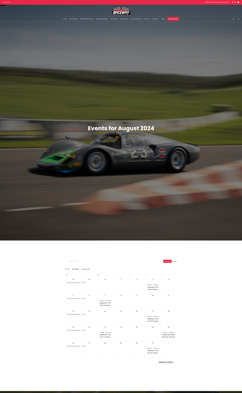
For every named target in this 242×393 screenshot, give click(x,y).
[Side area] (237, 19)
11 (168, 295)
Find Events (167, 261)
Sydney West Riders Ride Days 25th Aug (168, 335)
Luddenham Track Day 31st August (152, 351)
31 (105, 279)
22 (121, 327)
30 (89, 279)
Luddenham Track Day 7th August (105, 304)
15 (121, 311)
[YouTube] (238, 2)
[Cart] (232, 19)
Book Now (7, 2)
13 (89, 311)
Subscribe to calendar (166, 362)
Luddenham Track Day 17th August (152, 320)
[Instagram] (235, 2)
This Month (75, 269)
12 (73, 311)
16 (137, 311)
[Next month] (68, 269)
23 (137, 327)
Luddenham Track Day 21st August (105, 335)
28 (105, 343)
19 (73, 327)
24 (153, 327)
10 (152, 295)
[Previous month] (65, 269)
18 (168, 311)
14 (105, 311)
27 (89, 343)
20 (89, 327)
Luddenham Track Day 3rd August (152, 288)
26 (73, 343)
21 (105, 327)
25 (168, 327)
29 (73, 279)
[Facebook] (232, 2)
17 (152, 311)
